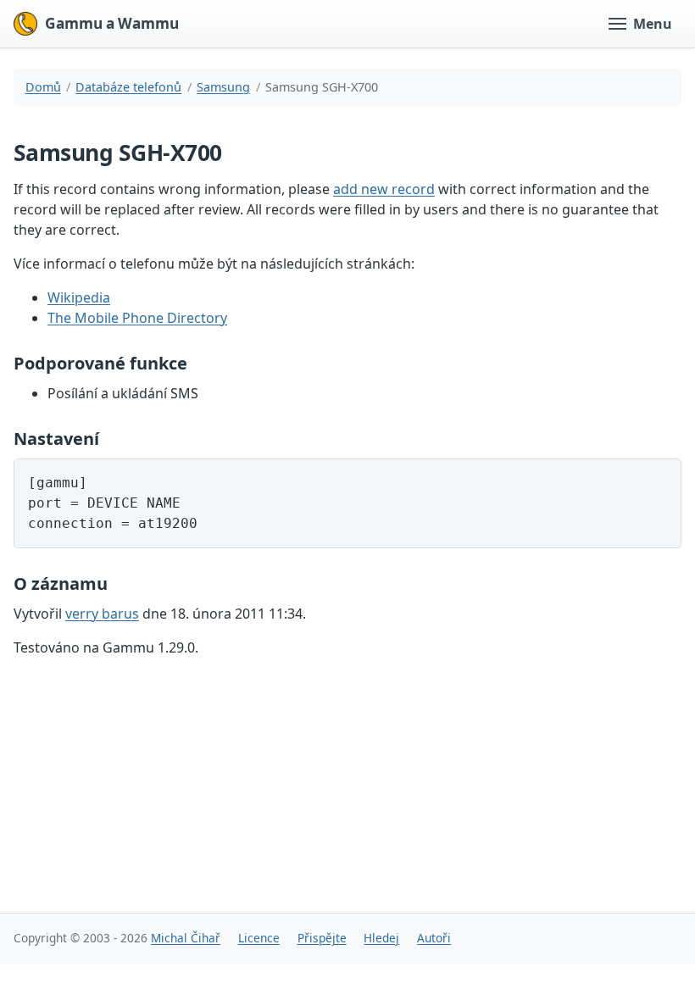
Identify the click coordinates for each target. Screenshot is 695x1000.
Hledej (381, 938)
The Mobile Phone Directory (137, 317)
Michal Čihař (185, 938)
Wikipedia (78, 297)
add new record (384, 189)
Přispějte (322, 938)
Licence (259, 938)
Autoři (434, 938)
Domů (43, 87)
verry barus (102, 613)
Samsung (223, 87)
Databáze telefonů (128, 87)
